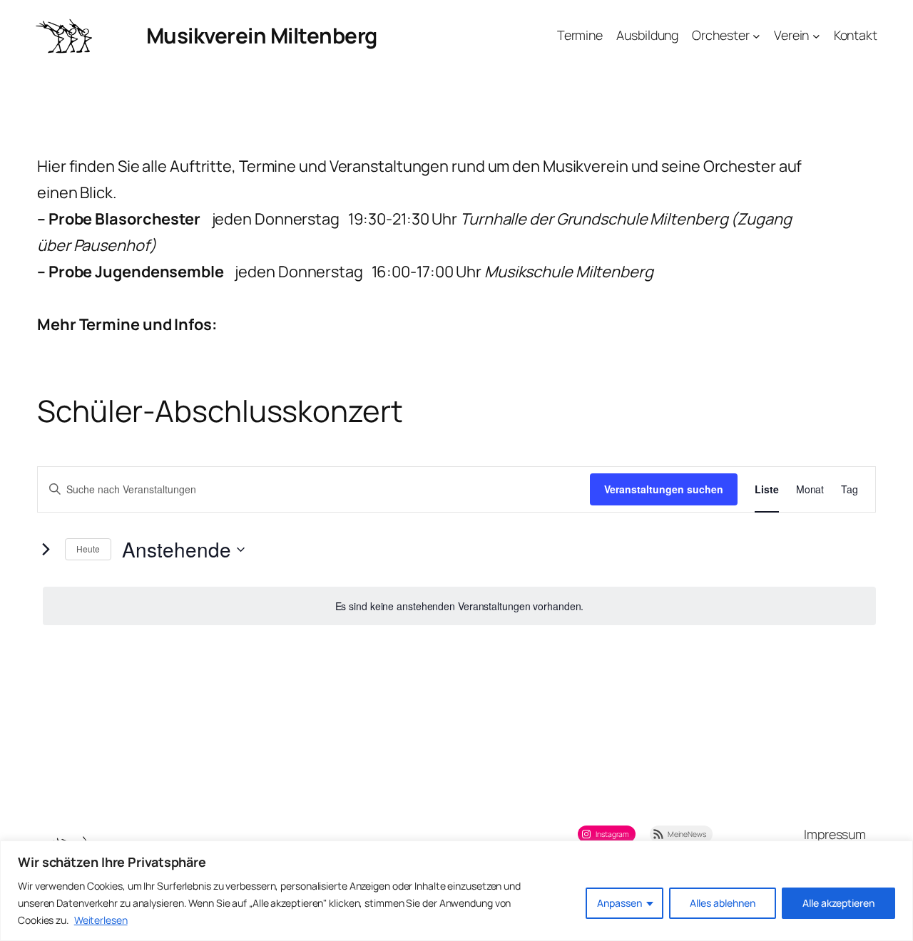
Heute (88, 549)
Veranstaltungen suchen (663, 489)
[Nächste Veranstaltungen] (45, 549)
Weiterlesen (101, 920)
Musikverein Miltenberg (261, 35)
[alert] (459, 606)
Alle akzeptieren (838, 903)
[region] (456, 890)
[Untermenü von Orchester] (756, 36)
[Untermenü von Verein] (816, 36)
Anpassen (619, 903)
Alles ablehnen (722, 903)
